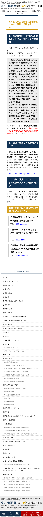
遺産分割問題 (7, 358)
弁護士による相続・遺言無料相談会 (15, 316)
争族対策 (6, 332)
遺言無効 (6, 449)
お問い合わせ (7, 313)
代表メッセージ (8, 285)
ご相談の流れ (7, 293)
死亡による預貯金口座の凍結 (12, 395)
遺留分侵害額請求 (9, 445)
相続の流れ (6, 354)
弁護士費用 (6, 297)
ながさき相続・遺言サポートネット (15, 328)
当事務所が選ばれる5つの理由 (13, 301)
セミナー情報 (7, 324)
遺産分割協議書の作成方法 (11, 378)
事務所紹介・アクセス (10, 281)
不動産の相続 (7, 424)
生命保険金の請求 (9, 401)
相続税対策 (6, 453)
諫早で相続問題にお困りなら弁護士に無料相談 (17, 481)
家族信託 (6, 336)
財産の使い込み (8, 437)
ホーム (5, 277)
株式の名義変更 (8, 398)
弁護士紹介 (6, 289)
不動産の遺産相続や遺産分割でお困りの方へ (16, 427)
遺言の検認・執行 (9, 457)
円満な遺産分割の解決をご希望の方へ (14, 365)
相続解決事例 (7, 309)
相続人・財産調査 (9, 420)
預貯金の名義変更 (9, 391)
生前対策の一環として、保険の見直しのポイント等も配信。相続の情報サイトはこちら (21, 469)
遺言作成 (6, 344)
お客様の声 (6, 305)
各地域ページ (7, 474)
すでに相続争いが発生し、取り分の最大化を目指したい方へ (21, 368)
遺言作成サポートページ (11, 348)
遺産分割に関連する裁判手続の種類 (14, 381)
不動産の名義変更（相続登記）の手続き (15, 388)
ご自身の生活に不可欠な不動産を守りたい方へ (17, 430)
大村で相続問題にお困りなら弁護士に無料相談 (17, 491)
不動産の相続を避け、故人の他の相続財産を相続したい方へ (21, 434)
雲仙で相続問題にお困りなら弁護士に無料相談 (17, 487)
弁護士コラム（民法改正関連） (13, 461)
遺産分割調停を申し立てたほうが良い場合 (16, 371)
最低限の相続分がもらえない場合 (14, 441)
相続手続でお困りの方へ (11, 385)
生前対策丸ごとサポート (11, 340)
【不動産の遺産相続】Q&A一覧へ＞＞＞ (22, 173)
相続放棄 (6, 412)
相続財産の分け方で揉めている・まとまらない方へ (20, 416)
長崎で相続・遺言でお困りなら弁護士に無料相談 (18, 478)
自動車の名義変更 (9, 404)
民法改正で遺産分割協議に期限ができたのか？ (17, 464)
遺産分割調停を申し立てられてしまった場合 (16, 375)
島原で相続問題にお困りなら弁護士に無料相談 (17, 484)
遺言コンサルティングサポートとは (14, 351)
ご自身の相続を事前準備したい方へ (15, 320)
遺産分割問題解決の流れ (11, 362)
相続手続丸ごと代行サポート (12, 408)
